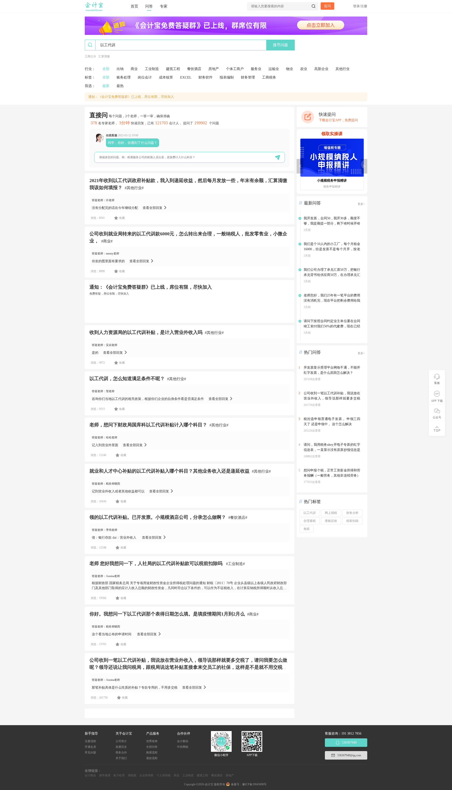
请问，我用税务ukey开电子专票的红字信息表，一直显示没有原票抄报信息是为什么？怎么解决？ (332, 450)
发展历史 (121, 746)
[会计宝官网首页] (94, 10)
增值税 (132, 775)
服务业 (256, 69)
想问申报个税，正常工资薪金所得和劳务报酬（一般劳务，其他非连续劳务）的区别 (332, 475)
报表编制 (227, 77)
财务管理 (248, 77)
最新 (105, 86)
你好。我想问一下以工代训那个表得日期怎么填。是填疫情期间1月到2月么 (167, 613)
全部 (105, 69)
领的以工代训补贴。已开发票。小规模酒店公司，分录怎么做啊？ (157, 517)
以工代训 (309, 513)
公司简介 (121, 741)
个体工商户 (235, 69)
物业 (289, 69)
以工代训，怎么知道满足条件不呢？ (127, 378)
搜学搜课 (104, 775)
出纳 (120, 69)
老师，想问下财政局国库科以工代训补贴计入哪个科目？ (148, 424)
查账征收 (331, 521)
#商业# (107, 241)
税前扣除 (352, 521)
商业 (134, 69)
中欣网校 (182, 746)
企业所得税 (146, 775)
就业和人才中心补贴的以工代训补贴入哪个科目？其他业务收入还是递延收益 (169, 471)
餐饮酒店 (194, 69)
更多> (361, 204)
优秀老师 (151, 741)
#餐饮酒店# (237, 518)
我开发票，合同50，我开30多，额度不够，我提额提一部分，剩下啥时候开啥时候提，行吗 (332, 223)
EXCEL (185, 77)
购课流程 (151, 752)
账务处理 (124, 77)
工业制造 (152, 69)
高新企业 (321, 69)
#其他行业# (134, 188)
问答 (149, 6)
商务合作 (121, 752)
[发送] (277, 157)
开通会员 (90, 746)
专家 (163, 6)
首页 (134, 6)
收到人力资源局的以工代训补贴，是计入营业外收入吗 (145, 332)
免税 (306, 529)
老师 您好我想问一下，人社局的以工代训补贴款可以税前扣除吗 (156, 563)
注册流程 (90, 741)
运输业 (273, 69)
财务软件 (205, 77)
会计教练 (182, 741)
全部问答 (151, 746)
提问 (327, 6)
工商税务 (269, 77)
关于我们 (121, 758)
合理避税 (309, 521)
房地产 (213, 69)
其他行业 (342, 69)
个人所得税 (164, 775)
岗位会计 (145, 77)
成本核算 (166, 77)
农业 (303, 69)
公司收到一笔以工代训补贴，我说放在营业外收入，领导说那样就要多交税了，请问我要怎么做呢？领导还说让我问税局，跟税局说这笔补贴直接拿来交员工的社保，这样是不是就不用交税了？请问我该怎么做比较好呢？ (188, 667)
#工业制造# (235, 564)
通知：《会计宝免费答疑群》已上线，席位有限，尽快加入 (131, 97)
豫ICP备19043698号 (254, 784)
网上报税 (331, 513)
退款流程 (151, 758)
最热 (120, 86)
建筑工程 (173, 69)
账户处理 (119, 775)
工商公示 (90, 56)
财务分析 (352, 513)
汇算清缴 (104, 56)
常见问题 (90, 752)
